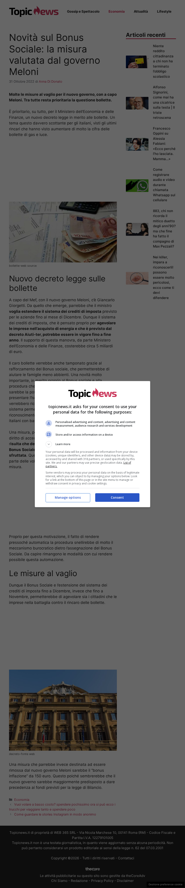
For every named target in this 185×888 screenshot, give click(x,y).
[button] (92, 444)
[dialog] (92, 444)
